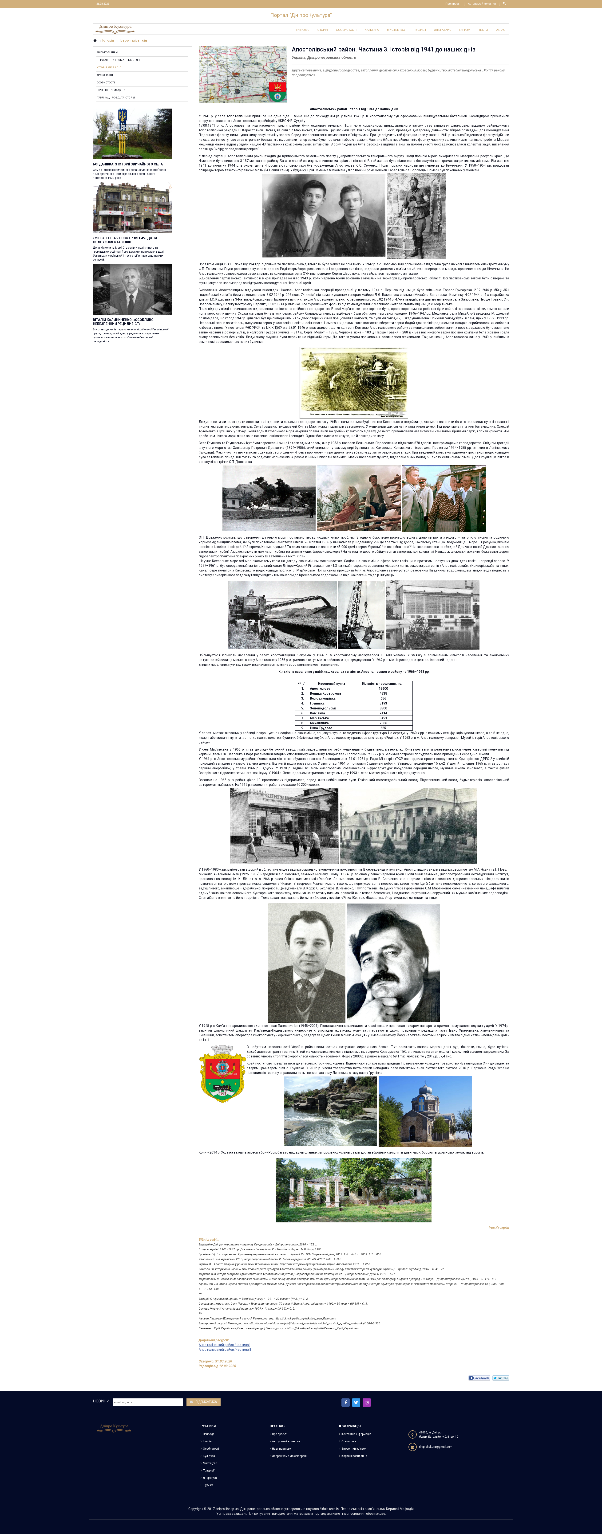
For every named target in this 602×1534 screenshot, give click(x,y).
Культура (209, 1456)
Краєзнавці (104, 75)
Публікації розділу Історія (115, 97)
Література (210, 1477)
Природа (208, 1434)
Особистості (105, 82)
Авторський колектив (482, 4)
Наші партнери (281, 1448)
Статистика (348, 1441)
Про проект (453, 4)
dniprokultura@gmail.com (435, 1446)
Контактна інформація (356, 1434)
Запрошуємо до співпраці (289, 1456)
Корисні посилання (354, 1456)
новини (101, 1401)
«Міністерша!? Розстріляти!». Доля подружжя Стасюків (125, 240)
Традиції (208, 1470)
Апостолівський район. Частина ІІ (225, 1349)
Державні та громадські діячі (118, 60)
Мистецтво (210, 1463)
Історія (207, 1441)
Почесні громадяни (110, 90)
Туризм (208, 1485)
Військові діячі (107, 52)
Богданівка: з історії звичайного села (128, 164)
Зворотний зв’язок (353, 1448)
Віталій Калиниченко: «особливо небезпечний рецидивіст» (123, 322)
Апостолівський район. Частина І (224, 1345)
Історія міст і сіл (108, 67)
